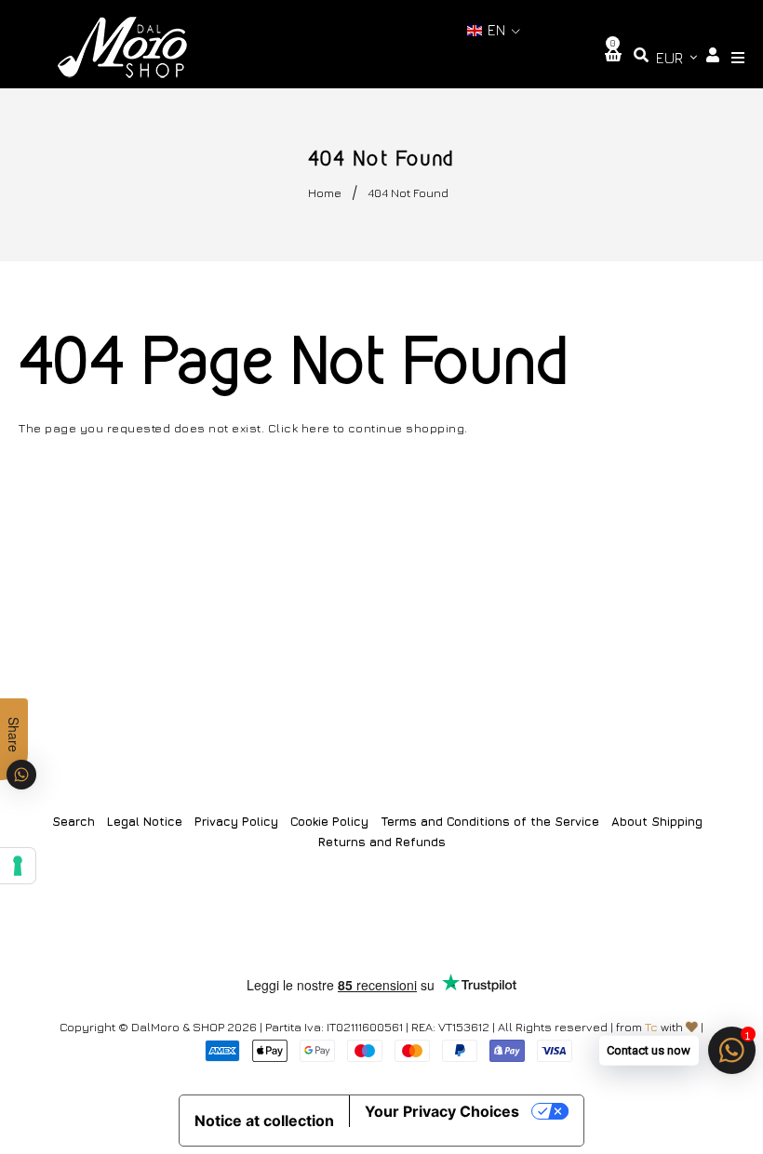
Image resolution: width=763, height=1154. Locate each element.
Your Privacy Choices (442, 1111)
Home (324, 192)
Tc (651, 1026)
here (315, 427)
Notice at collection (264, 1120)
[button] (493, 30)
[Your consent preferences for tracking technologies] (17, 865)
